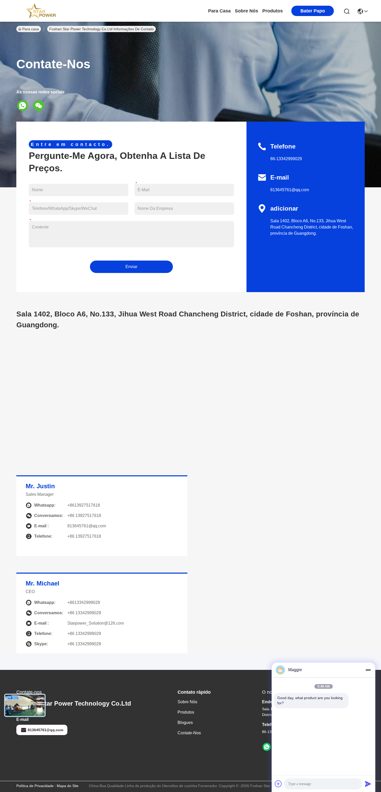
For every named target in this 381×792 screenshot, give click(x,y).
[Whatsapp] (24, 105)
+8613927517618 (83, 505)
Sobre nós (246, 10)
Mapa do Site (68, 786)
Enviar (131, 266)
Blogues (185, 722)
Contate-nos (189, 733)
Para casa (219, 10)
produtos (272, 10)
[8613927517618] (266, 747)
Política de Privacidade (35, 786)
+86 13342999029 (84, 644)
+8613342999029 (83, 602)
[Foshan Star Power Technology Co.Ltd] (40, 11)
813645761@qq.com (289, 190)
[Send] (368, 783)
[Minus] (368, 670)
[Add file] (278, 783)
